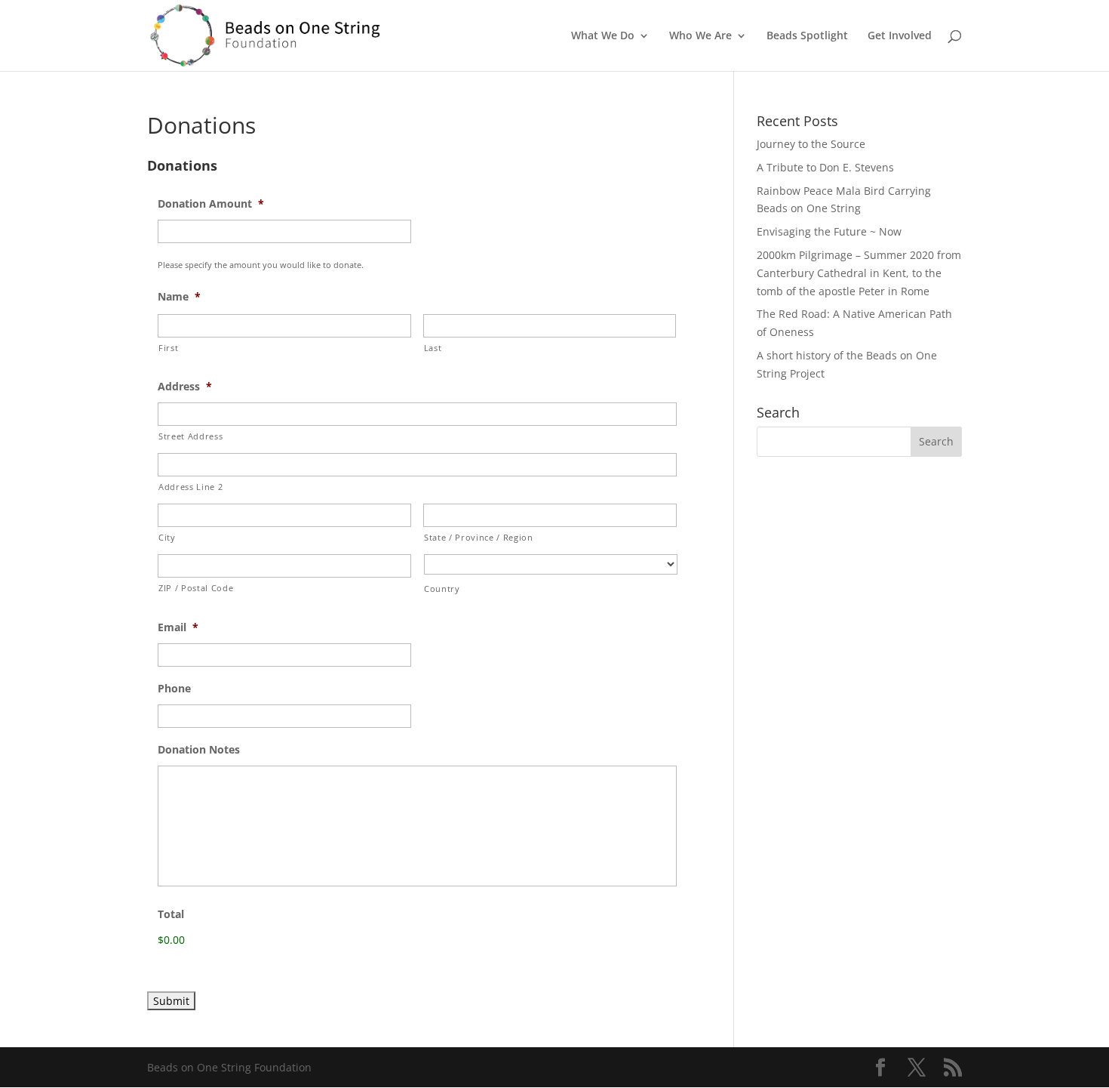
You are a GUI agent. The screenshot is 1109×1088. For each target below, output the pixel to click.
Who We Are (700, 36)
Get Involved (900, 36)
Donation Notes (199, 750)
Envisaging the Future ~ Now (829, 231)
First (168, 347)
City (167, 537)
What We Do (602, 36)
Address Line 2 (190, 486)
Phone (174, 688)
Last (433, 347)
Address (185, 386)
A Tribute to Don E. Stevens (825, 167)
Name (179, 297)
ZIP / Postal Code (195, 587)
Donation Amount (211, 204)
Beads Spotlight (807, 36)
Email (178, 627)
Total (171, 914)
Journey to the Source (811, 144)
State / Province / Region (478, 537)
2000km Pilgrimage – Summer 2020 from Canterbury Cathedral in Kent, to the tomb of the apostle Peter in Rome (859, 273)
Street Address (190, 436)
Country (442, 588)
